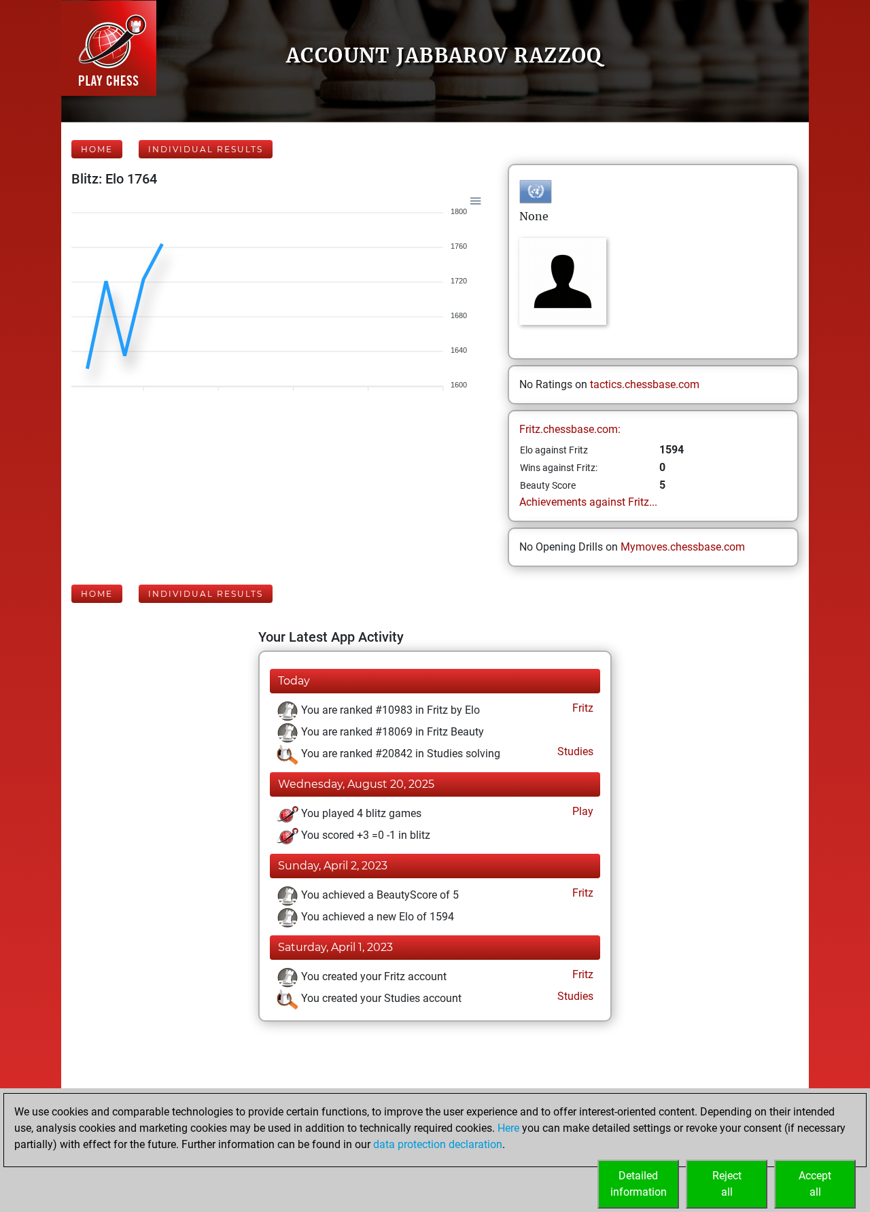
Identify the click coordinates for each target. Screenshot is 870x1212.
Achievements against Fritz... (588, 502)
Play (581, 811)
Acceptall (815, 1183)
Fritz (581, 708)
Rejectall (727, 1183)
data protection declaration (437, 1144)
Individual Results (205, 149)
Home (97, 149)
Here (508, 1128)
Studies (574, 751)
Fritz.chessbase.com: (570, 429)
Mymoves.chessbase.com (683, 546)
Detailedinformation (638, 1183)
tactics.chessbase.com (644, 384)
